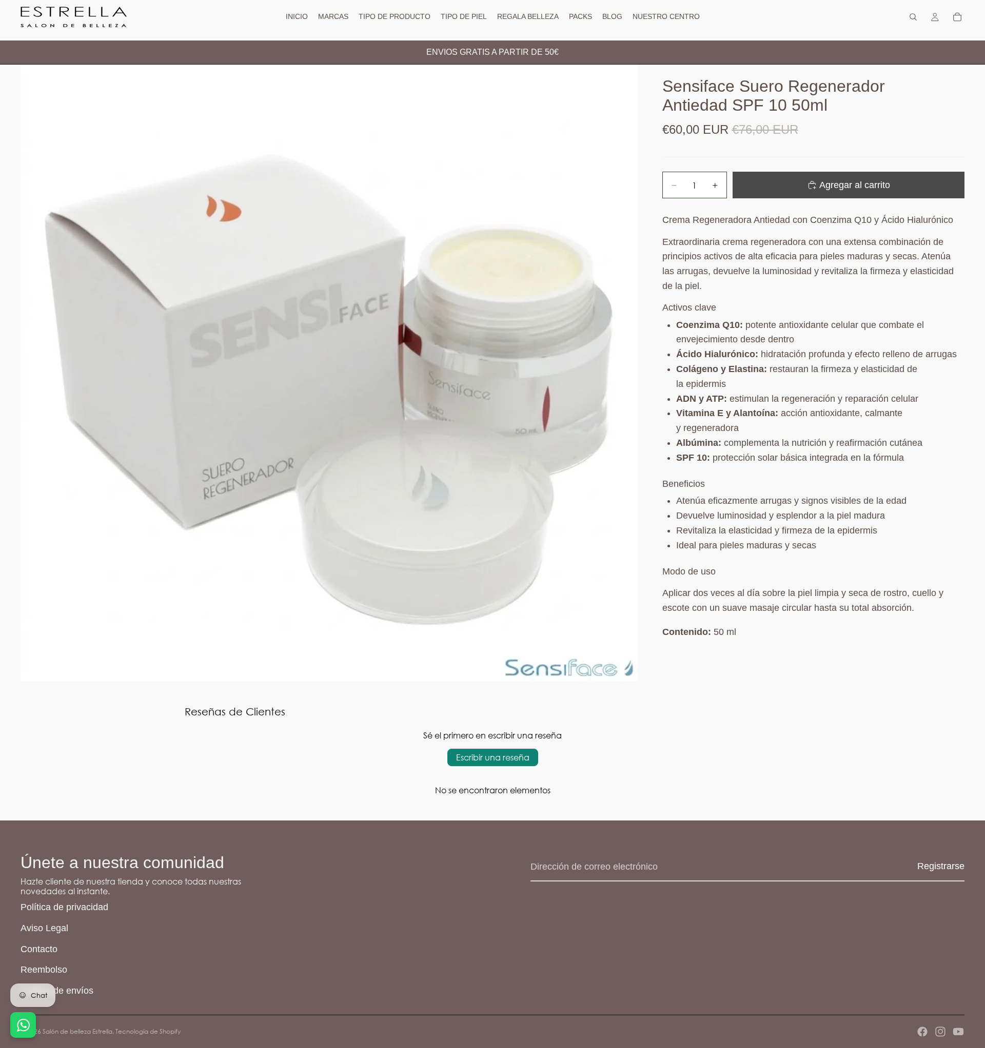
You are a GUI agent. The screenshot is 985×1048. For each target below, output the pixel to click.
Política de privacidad (64, 907)
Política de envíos (57, 990)
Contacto (39, 949)
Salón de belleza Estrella (77, 1031)
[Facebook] (922, 1031)
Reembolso (44, 969)
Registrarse (940, 866)
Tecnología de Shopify (148, 1031)
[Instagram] (940, 1031)
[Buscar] (913, 17)
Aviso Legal (44, 928)
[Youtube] (958, 1031)
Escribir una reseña (492, 757)
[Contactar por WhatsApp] (23, 1025)
